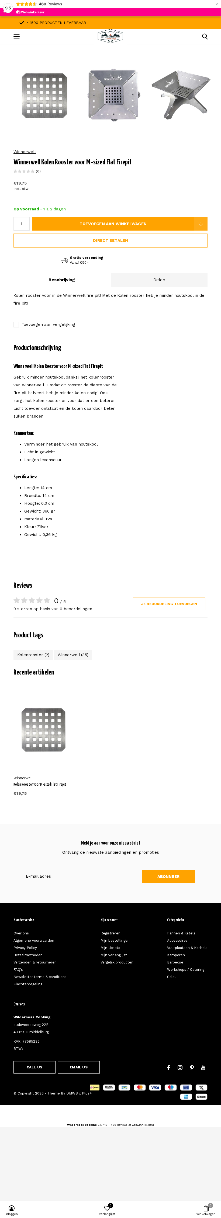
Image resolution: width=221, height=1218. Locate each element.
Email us (78, 1067)
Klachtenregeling (27, 984)
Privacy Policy (25, 948)
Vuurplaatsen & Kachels (187, 948)
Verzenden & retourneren (35, 962)
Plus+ (87, 1093)
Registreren (110, 933)
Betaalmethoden (28, 955)
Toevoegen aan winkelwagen (113, 223)
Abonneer (168, 876)
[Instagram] (180, 1068)
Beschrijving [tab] (62, 279)
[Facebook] (168, 1068)
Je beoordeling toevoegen (169, 604)
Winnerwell (24, 151)
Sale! (171, 977)
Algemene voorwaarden (33, 940)
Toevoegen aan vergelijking (48, 324)
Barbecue (175, 962)
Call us (34, 1067)
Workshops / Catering (185, 970)
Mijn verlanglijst (114, 955)
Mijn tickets (110, 948)
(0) (38, 171)
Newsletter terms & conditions (40, 977)
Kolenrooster (33, 654)
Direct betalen (110, 240)
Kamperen (176, 955)
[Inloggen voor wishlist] (201, 224)
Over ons (21, 933)
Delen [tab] (159, 279)
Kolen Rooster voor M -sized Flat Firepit (39, 784)
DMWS (72, 1093)
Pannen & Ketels (181, 933)
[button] (17, 36)
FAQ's (18, 970)
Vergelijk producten (117, 962)
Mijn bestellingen (115, 940)
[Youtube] (203, 1068)
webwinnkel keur (143, 1124)
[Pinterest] (192, 1068)
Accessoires (177, 940)
